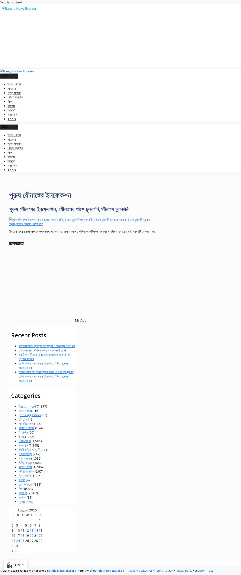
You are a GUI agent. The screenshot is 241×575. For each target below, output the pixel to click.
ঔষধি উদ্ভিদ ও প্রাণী (29, 450)
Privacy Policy (184, 570)
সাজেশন (12, 88)
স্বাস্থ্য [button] (11, 110)
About (133, 570)
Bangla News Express (61, 570)
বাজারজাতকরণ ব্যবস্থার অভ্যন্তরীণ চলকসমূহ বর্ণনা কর (47, 346)
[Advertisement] (120, 40)
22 (41, 535)
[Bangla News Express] (17, 71)
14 (36, 530)
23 (13, 540)
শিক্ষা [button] (10, 101)
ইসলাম (11, 106)
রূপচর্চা (22, 480)
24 (18, 540)
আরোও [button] (11, 114)
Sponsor (200, 570)
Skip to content (11, 2)
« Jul (14, 550)
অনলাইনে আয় (26, 423)
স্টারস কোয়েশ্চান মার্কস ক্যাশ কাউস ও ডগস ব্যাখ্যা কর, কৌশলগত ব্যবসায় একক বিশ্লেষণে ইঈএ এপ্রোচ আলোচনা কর (46, 376)
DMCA (169, 570)
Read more (16, 243)
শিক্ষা (21, 489)
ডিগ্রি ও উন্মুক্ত (26, 463)
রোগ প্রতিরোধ (26, 484)
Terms (159, 570)
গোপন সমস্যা (25, 454)
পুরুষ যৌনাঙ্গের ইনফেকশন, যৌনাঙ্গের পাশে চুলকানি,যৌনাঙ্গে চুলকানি (68, 209)
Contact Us (146, 570)
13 (32, 530)
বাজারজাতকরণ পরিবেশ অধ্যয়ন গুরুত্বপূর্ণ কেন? (42, 350)
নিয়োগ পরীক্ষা (14, 84)
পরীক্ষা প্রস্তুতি (15, 97)
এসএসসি (23, 445)
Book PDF (26, 410)
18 (22, 535)
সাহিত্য (22, 497)
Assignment (27, 406)
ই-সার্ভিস (23, 432)
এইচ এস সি (25, 441)
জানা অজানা (25, 458)
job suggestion (30, 415)
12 (27, 530)
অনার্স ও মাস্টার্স (26, 428)
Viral (22, 419)
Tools (12, 119)
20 (32, 535)
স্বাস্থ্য (22, 502)
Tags (210, 570)
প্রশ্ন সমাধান (14, 93)
